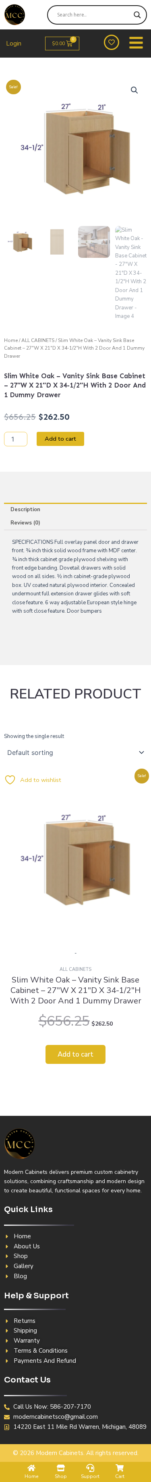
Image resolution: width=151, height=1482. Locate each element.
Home (11, 340)
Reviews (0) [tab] (25, 522)
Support (90, 1476)
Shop (61, 1476)
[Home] (31, 1468)
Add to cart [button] (75, 1054)
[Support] (90, 1468)
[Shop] (61, 1468)
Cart (119, 1476)
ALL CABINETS (37, 340)
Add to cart (60, 439)
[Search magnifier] (137, 15)
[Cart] (120, 1468)
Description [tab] (25, 509)
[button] (134, 90)
